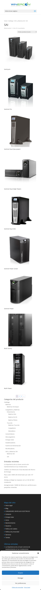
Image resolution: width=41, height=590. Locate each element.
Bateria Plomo (12, 420)
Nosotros (8, 526)
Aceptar (20, 573)
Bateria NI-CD (12, 417)
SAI (8, 457)
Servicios (8, 535)
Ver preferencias (20, 583)
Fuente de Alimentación (13, 446)
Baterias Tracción (13, 425)
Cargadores (12, 428)
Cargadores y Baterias (13, 410)
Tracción (9, 423)
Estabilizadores (10, 443)
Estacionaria (11, 412)
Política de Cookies (11, 529)
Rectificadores (10, 448)
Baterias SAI (11, 454)
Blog (6, 508)
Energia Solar (10, 440)
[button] (38, 553)
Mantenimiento (10, 523)
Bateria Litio (12, 414)
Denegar (20, 578)
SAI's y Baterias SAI (19, 21)
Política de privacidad (17, 587)
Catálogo (10, 21)
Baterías (8, 404)
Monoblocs (11, 431)
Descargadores (10, 437)
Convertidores (10, 434)
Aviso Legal (27, 587)
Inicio (5, 21)
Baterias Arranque (13, 407)
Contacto (8, 514)
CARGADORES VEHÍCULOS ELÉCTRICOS (17, 511)
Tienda (7, 537)
